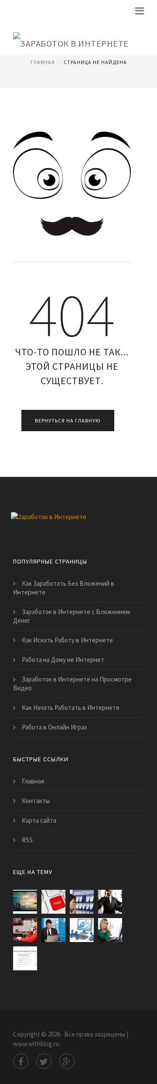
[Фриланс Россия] (53, 902)
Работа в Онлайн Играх (54, 727)
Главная (43, 62)
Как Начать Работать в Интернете (70, 707)
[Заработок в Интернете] (71, 37)
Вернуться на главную (68, 420)
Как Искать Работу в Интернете (67, 640)
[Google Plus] (67, 1061)
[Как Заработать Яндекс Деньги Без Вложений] (25, 958)
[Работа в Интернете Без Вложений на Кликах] (53, 930)
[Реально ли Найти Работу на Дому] (110, 930)
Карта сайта (39, 820)
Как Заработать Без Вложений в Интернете (63, 587)
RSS (27, 840)
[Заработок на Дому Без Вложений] (25, 902)
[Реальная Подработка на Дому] (82, 930)
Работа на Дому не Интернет (63, 659)
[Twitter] (43, 1061)
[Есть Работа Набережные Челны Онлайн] (82, 902)
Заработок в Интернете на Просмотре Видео (72, 683)
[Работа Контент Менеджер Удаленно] (25, 930)
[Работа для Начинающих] (110, 902)
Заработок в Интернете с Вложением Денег (71, 616)
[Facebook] (20, 1061)
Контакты (36, 801)
